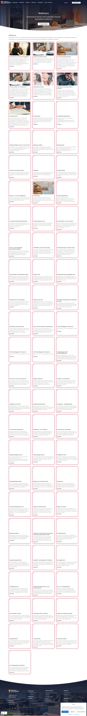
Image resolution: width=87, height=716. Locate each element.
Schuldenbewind (61, 533)
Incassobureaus (49, 696)
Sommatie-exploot (62, 638)
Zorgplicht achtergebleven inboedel (42, 560)
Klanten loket (67, 694)
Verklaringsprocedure (39, 454)
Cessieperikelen (14, 638)
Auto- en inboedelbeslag (63, 586)
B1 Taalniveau (36, 116)
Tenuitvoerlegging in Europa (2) (18, 352)
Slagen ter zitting (61, 506)
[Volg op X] (12, 708)
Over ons (33, 2)
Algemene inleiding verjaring (64, 613)
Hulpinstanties (67, 692)
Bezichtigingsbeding (62, 195)
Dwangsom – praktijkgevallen (64, 404)
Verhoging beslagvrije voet (17, 506)
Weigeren (72, 711)
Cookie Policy (70, 714)
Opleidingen (48, 700)
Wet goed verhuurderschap (17, 326)
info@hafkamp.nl (13, 695)
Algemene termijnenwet (39, 506)
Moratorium (60, 481)
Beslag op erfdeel (37, 145)
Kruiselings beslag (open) (63, 116)
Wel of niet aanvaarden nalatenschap (43, 326)
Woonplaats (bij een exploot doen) (66, 247)
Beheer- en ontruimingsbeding (18, 195)
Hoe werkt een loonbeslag (63, 429)
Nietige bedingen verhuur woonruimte (20, 145)
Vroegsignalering (14, 586)
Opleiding (40, 2)
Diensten (21, 2)
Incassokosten (37, 638)
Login (45, 2)
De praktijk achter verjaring (40, 613)
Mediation (35, 170)
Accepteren (65, 711)
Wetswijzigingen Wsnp (16, 481)
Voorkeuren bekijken (81, 711)
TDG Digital (30, 713)
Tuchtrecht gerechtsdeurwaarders (18, 221)
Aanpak (28, 2)
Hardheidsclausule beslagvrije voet (66, 274)
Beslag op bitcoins (38, 299)
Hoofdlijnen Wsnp (61, 454)
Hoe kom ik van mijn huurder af (18, 378)
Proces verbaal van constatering (18, 86)
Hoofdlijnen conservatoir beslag (41, 247)
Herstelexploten (14, 116)
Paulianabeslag (61, 170)
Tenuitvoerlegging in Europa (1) (65, 326)
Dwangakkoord (61, 560)
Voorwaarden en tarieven (51, 702)
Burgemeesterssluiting (39, 404)
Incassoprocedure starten (51, 692)
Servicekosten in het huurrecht (65, 221)
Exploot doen (36, 274)
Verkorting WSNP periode (40, 56)
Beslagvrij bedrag (14, 533)
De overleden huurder (15, 613)
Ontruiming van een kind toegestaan (19, 56)
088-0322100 (13, 697)
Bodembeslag (60, 145)
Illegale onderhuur (38, 378)
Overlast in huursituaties (63, 378)
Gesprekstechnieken (38, 86)
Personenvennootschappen (17, 170)
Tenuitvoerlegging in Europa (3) (41, 352)
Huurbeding (36, 195)
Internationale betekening (16, 429)
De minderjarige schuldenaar (17, 665)
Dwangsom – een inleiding (40, 429)
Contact (50, 2)
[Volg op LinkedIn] (15, 708)
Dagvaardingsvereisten (16, 560)
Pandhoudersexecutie (39, 221)
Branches (15, 2)
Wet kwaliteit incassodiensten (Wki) (19, 274)
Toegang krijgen (43, 24)
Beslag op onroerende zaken (40, 481)
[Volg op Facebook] (10, 708)
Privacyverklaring (76, 714)
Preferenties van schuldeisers (17, 299)
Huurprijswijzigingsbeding (64, 56)
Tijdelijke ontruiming (15, 404)
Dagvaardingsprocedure (16, 454)
